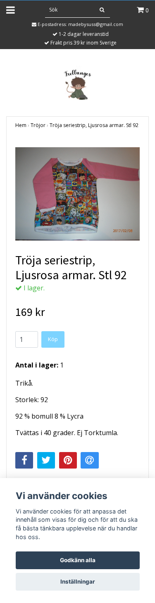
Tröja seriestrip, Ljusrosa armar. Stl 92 (94, 125)
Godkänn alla (77, 560)
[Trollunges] (77, 83)
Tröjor (38, 125)
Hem (20, 125)
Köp (53, 339)
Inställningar (77, 581)
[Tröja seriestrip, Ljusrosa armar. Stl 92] (77, 193)
